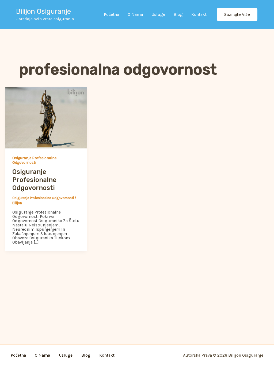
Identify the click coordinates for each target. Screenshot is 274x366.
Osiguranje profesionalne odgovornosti (34, 160)
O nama (135, 14)
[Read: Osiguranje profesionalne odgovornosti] (46, 117)
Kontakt (199, 14)
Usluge (158, 14)
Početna (111, 14)
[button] (237, 14)
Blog (178, 14)
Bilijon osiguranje (43, 11)
